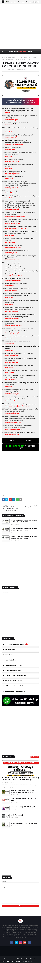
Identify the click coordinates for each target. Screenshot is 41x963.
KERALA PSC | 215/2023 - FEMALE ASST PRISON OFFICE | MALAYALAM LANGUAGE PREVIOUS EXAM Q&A (20, 779)
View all (33, 756)
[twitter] (16, 942)
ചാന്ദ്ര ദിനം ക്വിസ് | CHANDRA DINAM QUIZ (24, 815)
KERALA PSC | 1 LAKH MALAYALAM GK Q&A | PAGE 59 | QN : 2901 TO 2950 (24, 537)
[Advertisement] (20, 26)
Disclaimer (12, 959)
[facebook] (11, 942)
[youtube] (24, 942)
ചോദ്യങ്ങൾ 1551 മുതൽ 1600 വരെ (20, 101)
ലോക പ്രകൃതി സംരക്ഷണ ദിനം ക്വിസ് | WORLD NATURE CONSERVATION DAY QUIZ (24, 791)
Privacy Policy (21, 959)
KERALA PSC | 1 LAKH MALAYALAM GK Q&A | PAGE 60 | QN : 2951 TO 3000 (24, 529)
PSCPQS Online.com (8, 70)
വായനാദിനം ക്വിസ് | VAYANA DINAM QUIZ (24, 823)
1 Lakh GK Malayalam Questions (14, 57)
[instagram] (20, 942)
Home (3, 57)
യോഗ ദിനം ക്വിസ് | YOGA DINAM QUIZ (23, 807)
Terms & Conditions (31, 959)
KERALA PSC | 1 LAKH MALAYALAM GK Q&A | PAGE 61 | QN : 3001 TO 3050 (24, 521)
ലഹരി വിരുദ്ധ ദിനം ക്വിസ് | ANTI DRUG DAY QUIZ (24, 799)
